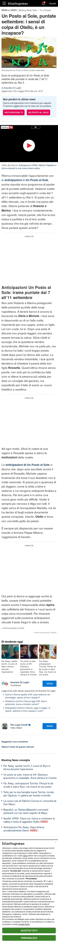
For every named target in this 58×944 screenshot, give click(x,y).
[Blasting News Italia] (18, 3)
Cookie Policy (24, 924)
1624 (25, 855)
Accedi (53, 3)
